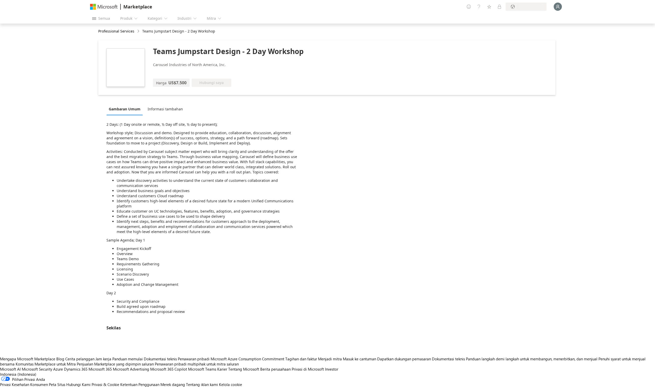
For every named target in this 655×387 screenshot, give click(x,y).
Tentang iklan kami (202, 384)
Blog (60, 358)
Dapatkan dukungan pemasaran (404, 358)
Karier (222, 369)
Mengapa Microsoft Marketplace (27, 358)
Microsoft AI (10, 369)
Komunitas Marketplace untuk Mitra (46, 364)
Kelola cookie (230, 384)
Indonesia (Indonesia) (18, 374)
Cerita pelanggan (79, 358)
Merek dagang (172, 384)
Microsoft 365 (100, 369)
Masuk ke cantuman (359, 358)
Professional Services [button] (116, 31)
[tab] (125, 108)
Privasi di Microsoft (308, 369)
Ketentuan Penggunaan (139, 384)
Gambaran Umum (124, 109)
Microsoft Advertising (131, 369)
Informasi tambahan (165, 109)
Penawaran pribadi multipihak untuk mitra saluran (197, 364)
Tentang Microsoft (243, 369)
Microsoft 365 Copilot (168, 369)
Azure (58, 369)
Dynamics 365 (76, 369)
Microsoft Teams (202, 369)
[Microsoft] (104, 7)
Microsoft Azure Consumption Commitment (248, 358)
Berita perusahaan (275, 369)
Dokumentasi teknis (160, 358)
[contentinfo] (139, 31)
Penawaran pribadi (194, 358)
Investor (331, 369)
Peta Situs (57, 384)
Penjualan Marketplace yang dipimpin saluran (115, 364)
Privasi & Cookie (105, 384)
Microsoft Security (37, 369)
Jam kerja (103, 358)
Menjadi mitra (330, 358)
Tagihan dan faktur (301, 358)
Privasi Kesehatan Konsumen (24, 384)
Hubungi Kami (78, 384)
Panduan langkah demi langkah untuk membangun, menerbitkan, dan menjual (531, 358)
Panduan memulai (127, 358)
